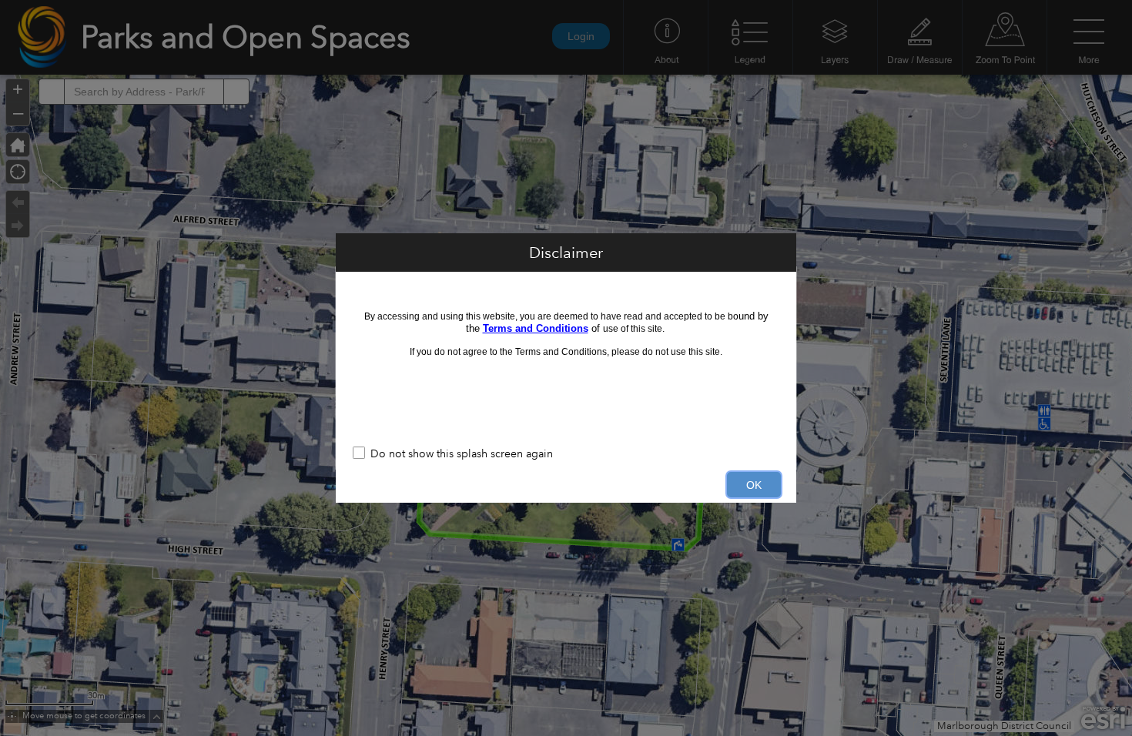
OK (754, 485)
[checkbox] (566, 454)
